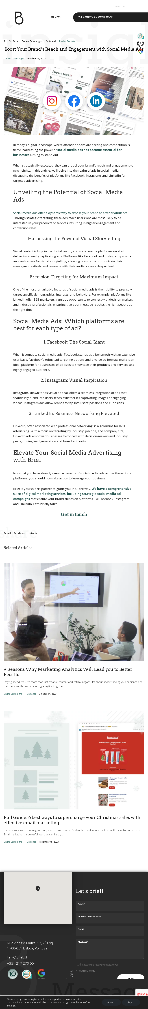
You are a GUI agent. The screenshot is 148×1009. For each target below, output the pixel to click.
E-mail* (82, 929)
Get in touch (74, 514)
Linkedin (33, 533)
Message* (83, 941)
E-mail (7, 533)
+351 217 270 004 (21, 963)
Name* (81, 903)
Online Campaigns (31, 41)
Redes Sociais (67, 41)
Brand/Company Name (89, 916)
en (117, 6)
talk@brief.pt (17, 957)
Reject (131, 1002)
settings (11, 1005)
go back (13, 41)
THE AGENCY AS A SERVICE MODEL (96, 17)
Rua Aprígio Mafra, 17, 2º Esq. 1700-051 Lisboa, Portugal (30, 946)
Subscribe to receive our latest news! (100, 964)
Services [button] (55, 17)
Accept (111, 1002)
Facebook (19, 533)
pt (124, 6)
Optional (51, 41)
